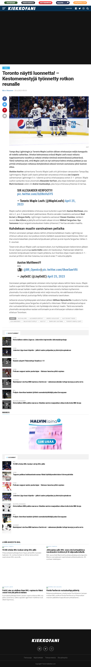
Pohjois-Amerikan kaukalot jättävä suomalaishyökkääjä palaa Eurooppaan (39, 392)
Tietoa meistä (50, 657)
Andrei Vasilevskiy (52, 318)
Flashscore (69, 8)
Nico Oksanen (7, 90)
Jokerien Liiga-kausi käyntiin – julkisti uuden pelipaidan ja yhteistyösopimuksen (42, 350)
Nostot (43, 321)
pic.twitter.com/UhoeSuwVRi (60, 270)
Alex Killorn (22, 318)
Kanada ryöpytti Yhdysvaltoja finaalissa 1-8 (28, 361)
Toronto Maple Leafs (73, 321)
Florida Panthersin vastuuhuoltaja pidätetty (62, 590)
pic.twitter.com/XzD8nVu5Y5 (35, 194)
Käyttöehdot (38, 657)
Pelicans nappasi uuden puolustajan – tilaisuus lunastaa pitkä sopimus (38, 371)
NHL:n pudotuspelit (30, 321)
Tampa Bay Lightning (56, 321)
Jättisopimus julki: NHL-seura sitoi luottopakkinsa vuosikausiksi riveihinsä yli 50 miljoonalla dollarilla (65, 551)
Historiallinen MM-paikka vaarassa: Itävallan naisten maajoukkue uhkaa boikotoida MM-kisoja (47, 403)
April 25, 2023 (56, 276)
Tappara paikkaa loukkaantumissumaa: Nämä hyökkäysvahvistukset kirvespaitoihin (43, 474)
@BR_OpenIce (32, 270)
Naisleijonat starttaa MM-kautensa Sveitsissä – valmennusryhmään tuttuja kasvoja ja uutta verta (48, 382)
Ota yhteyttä (62, 657)
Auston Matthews (68, 318)
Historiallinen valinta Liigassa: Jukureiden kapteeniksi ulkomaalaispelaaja (40, 340)
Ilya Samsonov (15, 321)
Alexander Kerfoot (36, 318)
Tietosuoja (28, 657)
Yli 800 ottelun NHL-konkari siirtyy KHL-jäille (29, 464)
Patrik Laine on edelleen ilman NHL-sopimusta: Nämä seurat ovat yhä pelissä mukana (22, 591)
